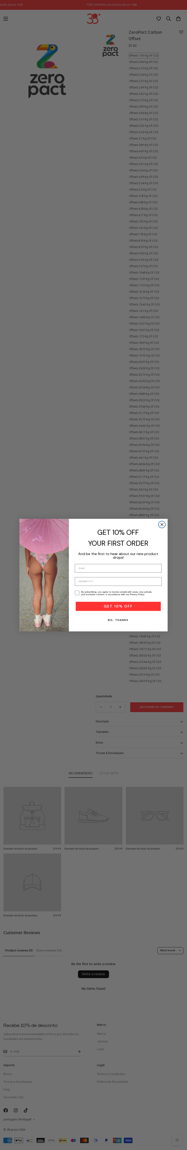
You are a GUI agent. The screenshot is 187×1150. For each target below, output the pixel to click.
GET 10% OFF (118, 606)
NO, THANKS (118, 620)
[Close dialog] (161, 524)
